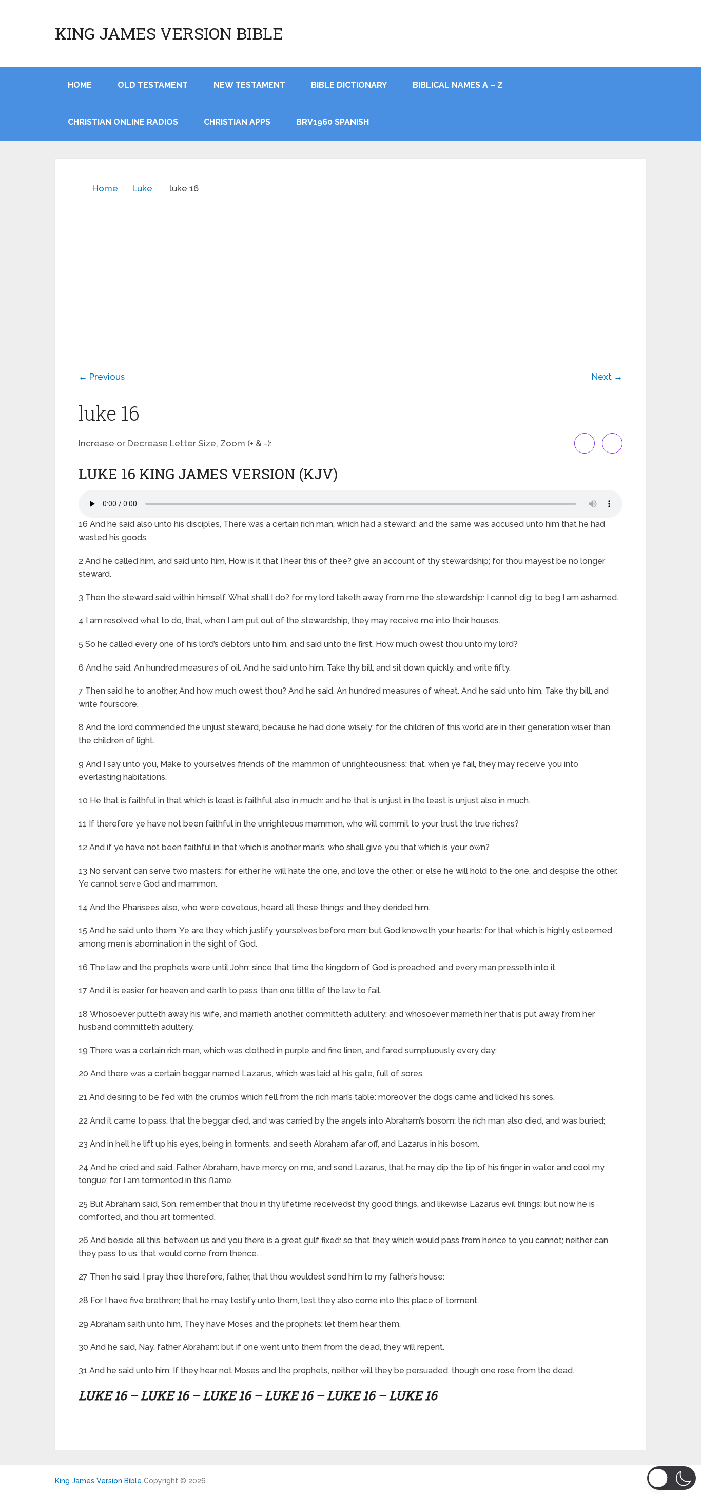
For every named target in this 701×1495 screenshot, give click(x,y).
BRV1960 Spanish (332, 122)
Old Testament (153, 85)
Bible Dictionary (349, 85)
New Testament (249, 85)
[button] (671, 1478)
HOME (80, 85)
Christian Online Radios (123, 122)
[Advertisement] (350, 275)
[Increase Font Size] (584, 443)
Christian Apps (237, 122)
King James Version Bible (169, 33)
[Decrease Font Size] (612, 443)
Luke (142, 188)
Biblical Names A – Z (458, 85)
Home (105, 188)
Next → (607, 376)
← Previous (102, 376)
